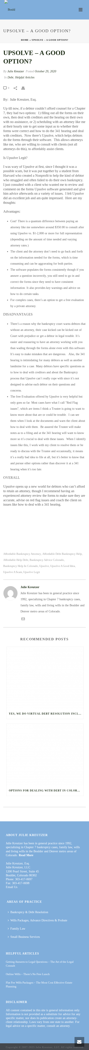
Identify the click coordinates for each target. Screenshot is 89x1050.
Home (25, 40)
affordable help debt (15, 559)
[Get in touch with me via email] (23, 619)
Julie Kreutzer (15, 71)
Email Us (11, 887)
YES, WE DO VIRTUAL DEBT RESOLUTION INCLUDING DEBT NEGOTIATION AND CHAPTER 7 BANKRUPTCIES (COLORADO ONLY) (46, 713)
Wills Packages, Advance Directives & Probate (38, 920)
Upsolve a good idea (62, 566)
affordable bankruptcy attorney (22, 553)
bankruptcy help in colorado (20, 566)
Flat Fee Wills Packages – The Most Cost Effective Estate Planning (39, 984)
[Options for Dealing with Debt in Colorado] (45, 754)
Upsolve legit (31, 572)
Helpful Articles (24, 77)
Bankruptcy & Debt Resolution (29, 912)
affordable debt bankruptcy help (62, 553)
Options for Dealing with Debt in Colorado (46, 790)
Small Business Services (25, 936)
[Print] (25, 88)
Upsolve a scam (12, 572)
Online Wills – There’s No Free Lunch (28, 974)
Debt (10, 77)
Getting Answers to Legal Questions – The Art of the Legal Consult (40, 963)
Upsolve (44, 566)
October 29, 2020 (45, 71)
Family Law (17, 928)
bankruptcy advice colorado (47, 559)
